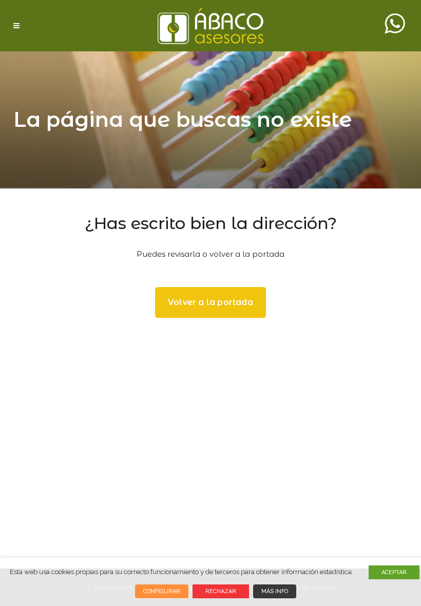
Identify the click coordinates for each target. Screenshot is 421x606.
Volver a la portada (210, 302)
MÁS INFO (274, 591)
